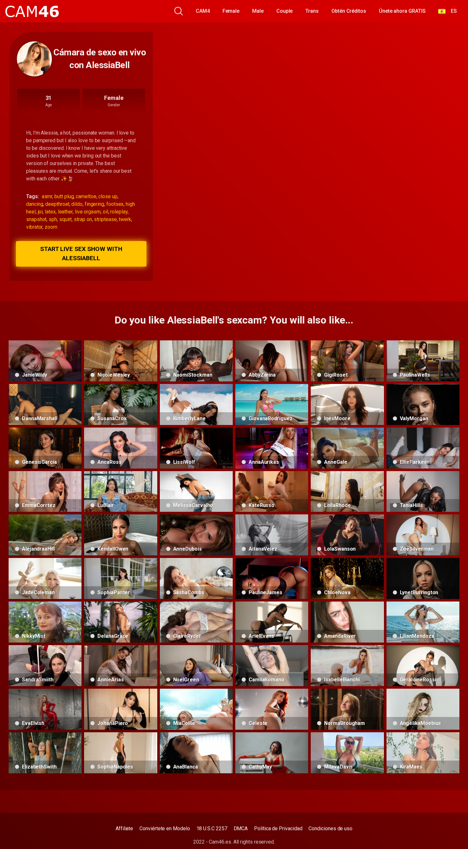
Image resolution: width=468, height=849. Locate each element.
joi (40, 212)
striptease (105, 219)
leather (65, 212)
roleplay (118, 212)
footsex (115, 204)
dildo (76, 204)
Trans (312, 11)
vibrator (34, 227)
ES (451, 11)
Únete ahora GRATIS (402, 11)
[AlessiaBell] (34, 58)
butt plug (64, 196)
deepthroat (57, 204)
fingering (94, 204)
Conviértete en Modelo (164, 828)
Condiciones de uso (330, 828)
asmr (47, 196)
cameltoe (86, 196)
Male (258, 11)
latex (50, 212)
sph (53, 219)
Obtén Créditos (348, 11)
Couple (284, 11)
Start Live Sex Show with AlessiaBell (81, 253)
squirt (65, 219)
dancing (34, 204)
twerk (125, 219)
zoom (51, 227)
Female (231, 11)
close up (107, 196)
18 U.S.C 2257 (211, 828)
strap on (83, 219)
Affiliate (124, 828)
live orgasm (88, 212)
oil (105, 212)
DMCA (241, 828)
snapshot (36, 219)
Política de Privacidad (278, 828)
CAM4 (203, 11)
